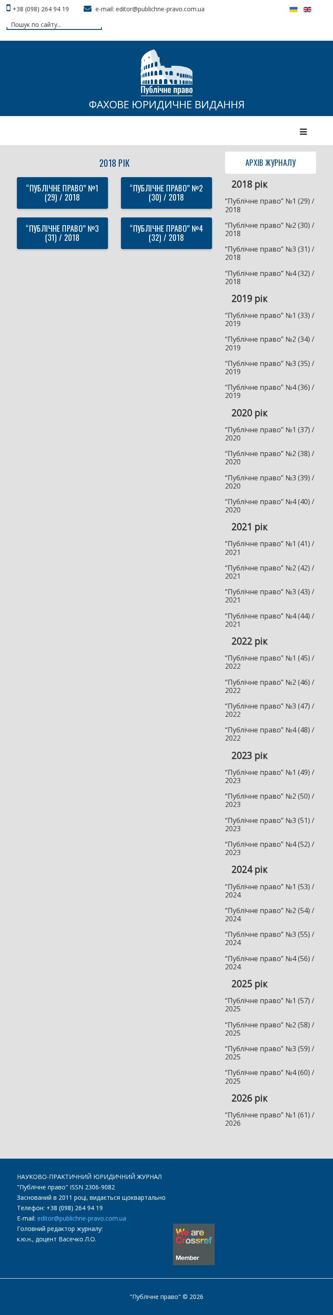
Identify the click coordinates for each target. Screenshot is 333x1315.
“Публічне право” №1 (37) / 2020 (269, 434)
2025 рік (250, 984)
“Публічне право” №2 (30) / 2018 (166, 192)
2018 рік (250, 184)
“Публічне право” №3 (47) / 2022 (269, 710)
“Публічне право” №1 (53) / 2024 (269, 891)
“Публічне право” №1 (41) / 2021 (269, 548)
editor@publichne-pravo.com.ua (81, 1218)
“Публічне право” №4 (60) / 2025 (269, 1076)
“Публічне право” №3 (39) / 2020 (269, 482)
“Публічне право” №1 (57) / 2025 (269, 1005)
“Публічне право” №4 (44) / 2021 (269, 620)
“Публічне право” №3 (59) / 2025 (269, 1053)
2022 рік (250, 641)
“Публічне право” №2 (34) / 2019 (269, 343)
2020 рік (250, 413)
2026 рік (250, 1098)
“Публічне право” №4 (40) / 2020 (269, 506)
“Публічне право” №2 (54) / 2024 (269, 914)
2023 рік (250, 755)
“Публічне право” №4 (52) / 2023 (269, 848)
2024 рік (250, 869)
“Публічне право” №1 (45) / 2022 (269, 662)
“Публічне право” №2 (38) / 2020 (269, 457)
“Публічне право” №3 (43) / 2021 (269, 596)
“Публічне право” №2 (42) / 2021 (269, 572)
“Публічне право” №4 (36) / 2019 (269, 391)
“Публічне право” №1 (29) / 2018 (62, 192)
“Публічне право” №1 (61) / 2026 (269, 1119)
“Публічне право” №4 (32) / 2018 (166, 233)
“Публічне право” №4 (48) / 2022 (269, 734)
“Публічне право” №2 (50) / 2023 (269, 800)
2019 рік (250, 298)
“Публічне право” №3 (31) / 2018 (62, 233)
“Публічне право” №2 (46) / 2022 (269, 686)
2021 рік (250, 527)
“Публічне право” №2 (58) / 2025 (269, 1029)
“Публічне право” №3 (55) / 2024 (269, 938)
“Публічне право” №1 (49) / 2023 (269, 776)
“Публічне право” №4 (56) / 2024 (269, 963)
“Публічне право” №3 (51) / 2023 (269, 824)
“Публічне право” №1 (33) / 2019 (269, 319)
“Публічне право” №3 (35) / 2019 (269, 367)
